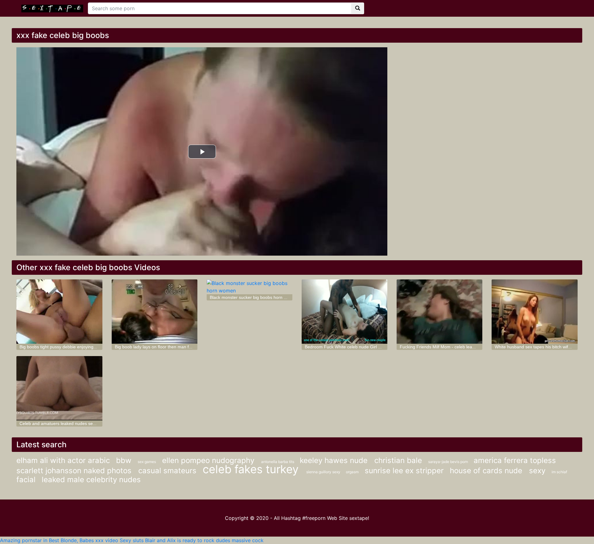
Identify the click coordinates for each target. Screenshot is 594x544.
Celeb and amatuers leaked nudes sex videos (64, 423)
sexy (537, 470)
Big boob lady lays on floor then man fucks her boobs (167, 346)
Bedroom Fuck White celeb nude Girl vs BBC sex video (358, 346)
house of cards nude (487, 470)
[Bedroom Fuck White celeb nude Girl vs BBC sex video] (344, 311)
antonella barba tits (278, 461)
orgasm (352, 472)
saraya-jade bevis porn (448, 461)
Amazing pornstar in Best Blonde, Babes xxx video (59, 540)
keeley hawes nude (335, 460)
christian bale (398, 460)
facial (26, 479)
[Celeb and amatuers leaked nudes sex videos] (59, 388)
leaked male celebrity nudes (91, 479)
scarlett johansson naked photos (75, 470)
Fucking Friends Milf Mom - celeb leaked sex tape (448, 346)
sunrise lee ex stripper (404, 470)
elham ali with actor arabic (63, 460)
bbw (123, 460)
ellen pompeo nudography (209, 460)
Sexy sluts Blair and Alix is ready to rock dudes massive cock (192, 540)
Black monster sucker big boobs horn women (254, 297)
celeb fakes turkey (252, 469)
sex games (147, 461)
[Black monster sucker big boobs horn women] (249, 286)
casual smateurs (167, 470)
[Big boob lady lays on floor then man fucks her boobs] (154, 311)
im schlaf (559, 472)
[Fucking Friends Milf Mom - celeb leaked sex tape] (439, 311)
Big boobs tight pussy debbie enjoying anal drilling (68, 346)
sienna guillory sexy (323, 472)
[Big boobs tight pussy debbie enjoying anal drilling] (59, 311)
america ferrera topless (515, 460)
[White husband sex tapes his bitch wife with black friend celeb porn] (534, 311)
